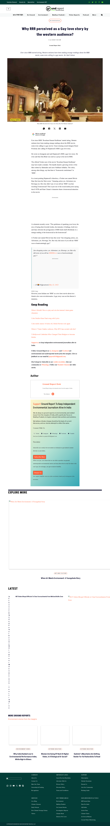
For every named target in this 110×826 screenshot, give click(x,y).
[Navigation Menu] (8, 8)
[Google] (23, 786)
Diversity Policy (60, 787)
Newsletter (31, 2)
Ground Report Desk (54, 45)
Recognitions (35, 790)
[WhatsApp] (7, 786)
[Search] (102, 15)
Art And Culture (55, 20)
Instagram (55, 351)
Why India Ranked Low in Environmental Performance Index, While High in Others (23, 757)
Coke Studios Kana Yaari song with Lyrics (45, 318)
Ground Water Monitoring (88, 820)
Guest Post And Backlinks (63, 778)
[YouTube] (14, 786)
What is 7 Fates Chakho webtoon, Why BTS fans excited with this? (53, 329)
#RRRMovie (53, 253)
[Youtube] (102, 2)
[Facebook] (99, 2)
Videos (33, 813)
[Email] (53, 394)
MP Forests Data (85, 801)
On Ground (31, 15)
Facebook (65, 351)
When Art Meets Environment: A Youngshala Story (60, 578)
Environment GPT (42, 2)
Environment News (23, 749)
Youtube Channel (12, 2)
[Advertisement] (55, 211)
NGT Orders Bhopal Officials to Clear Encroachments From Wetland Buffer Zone (39, 597)
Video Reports (74, 15)
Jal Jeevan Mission (86, 816)
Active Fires (84, 810)
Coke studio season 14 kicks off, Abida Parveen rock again (50, 324)
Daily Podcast (35, 807)
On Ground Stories (61, 807)
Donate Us (22, 2)
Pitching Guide (85, 790)
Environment (59, 801)
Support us (35, 342)
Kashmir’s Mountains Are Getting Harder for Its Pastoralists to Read (86, 755)
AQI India (84, 807)
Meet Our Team (35, 784)
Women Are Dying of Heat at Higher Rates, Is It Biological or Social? (55, 755)
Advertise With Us (61, 781)
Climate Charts (85, 813)
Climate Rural (60, 813)
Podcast (86, 15)
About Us (34, 778)
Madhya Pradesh (60, 804)
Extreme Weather (55, 749)
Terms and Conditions (62, 790)
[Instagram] (96, 2)
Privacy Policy (60, 784)
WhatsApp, (45, 365)
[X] (92, 2)
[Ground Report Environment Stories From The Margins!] (55, 9)
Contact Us (34, 781)
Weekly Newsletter (86, 781)
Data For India (85, 804)
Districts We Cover (61, 816)
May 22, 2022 (54, 285)
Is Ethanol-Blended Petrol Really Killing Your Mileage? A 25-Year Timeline (9, 652)
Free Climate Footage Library (39, 810)
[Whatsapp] (89, 2)
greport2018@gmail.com (57, 356)
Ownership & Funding (37, 787)
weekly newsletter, (59, 362)
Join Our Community (87, 787)
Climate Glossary (36, 804)
